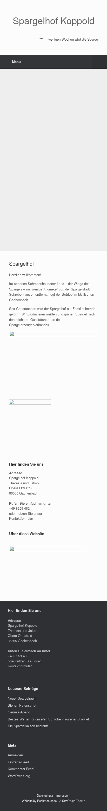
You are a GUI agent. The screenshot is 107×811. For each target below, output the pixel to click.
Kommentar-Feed (21, 768)
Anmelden (15, 754)
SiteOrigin (68, 801)
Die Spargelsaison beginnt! (28, 725)
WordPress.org (19, 775)
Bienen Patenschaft (22, 705)
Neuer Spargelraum (22, 698)
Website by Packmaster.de (39, 801)
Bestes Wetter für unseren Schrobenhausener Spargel (48, 719)
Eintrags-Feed (18, 761)
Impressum (63, 795)
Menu (16, 61)
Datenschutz (45, 795)
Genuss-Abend (19, 711)
